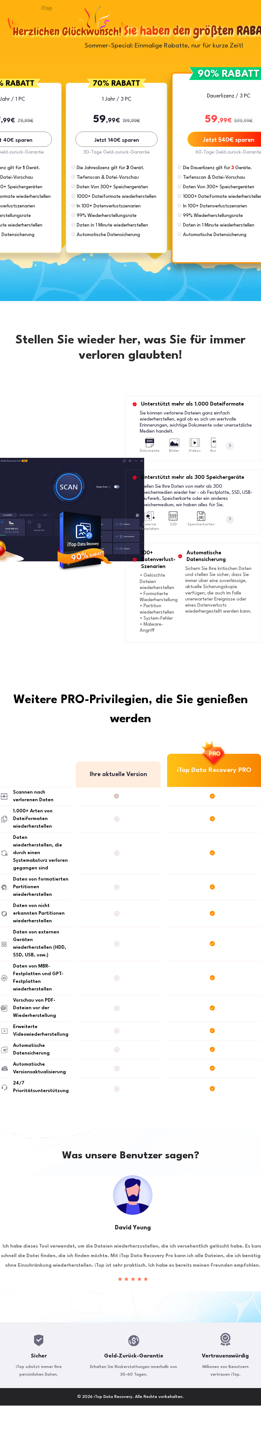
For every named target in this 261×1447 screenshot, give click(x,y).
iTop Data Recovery (46, 8)
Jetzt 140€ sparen (116, 140)
